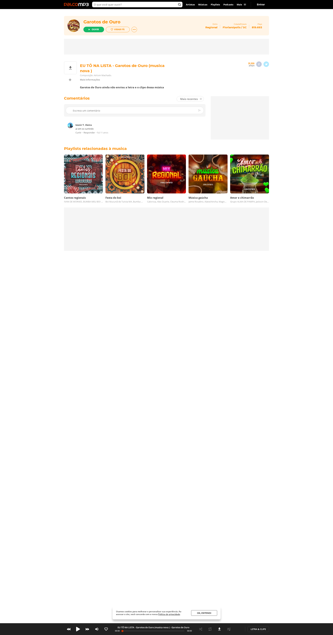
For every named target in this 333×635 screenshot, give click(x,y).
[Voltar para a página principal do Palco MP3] (77, 4)
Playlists (215, 4)
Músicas (202, 4)
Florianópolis (232, 27)
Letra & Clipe (258, 629)
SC (245, 27)
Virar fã (119, 29)
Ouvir (95, 29)
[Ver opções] (134, 29)
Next (87, 629)
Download (219, 629)
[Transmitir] (238, 629)
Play (78, 629)
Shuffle (200, 629)
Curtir (78, 133)
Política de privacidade (169, 614)
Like (106, 629)
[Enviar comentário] (200, 110)
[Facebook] (259, 64)
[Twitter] (266, 64)
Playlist (228, 629)
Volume (96, 629)
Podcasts (228, 4)
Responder (89, 133)
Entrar (261, 4)
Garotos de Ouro (101, 21)
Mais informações (90, 79)
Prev (68, 629)
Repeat (210, 629)
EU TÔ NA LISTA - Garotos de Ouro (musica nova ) (144, 627)
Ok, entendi (204, 613)
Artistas (190, 4)
